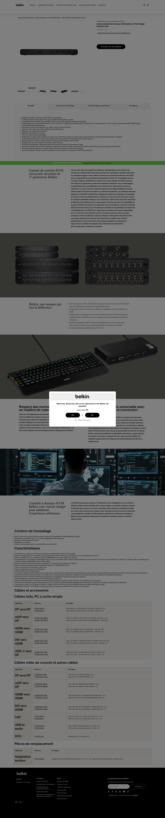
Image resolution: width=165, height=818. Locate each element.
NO (92, 415)
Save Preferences (84, 420)
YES (72, 415)
